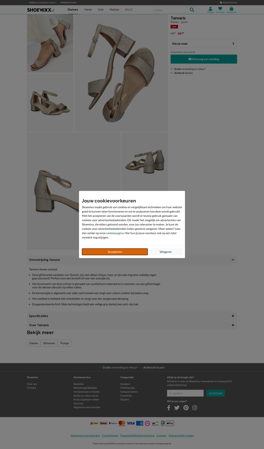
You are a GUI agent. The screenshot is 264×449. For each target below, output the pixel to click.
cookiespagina (115, 233)
